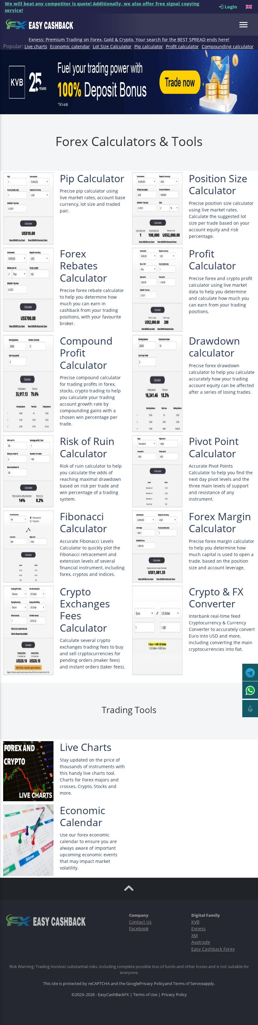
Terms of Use (145, 994)
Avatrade (200, 942)
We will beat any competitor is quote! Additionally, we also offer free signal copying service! (102, 7)
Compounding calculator (228, 46)
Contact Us (140, 922)
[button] (249, 6)
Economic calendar (70, 46)
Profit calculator (182, 46)
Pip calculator (148, 46)
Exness (198, 929)
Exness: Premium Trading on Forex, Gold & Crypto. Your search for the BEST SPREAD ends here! (129, 39)
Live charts (36, 46)
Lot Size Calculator (112, 46)
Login (234, 7)
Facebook (139, 929)
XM (194, 935)
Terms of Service (188, 983)
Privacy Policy (152, 983)
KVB (195, 922)
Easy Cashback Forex (213, 949)
